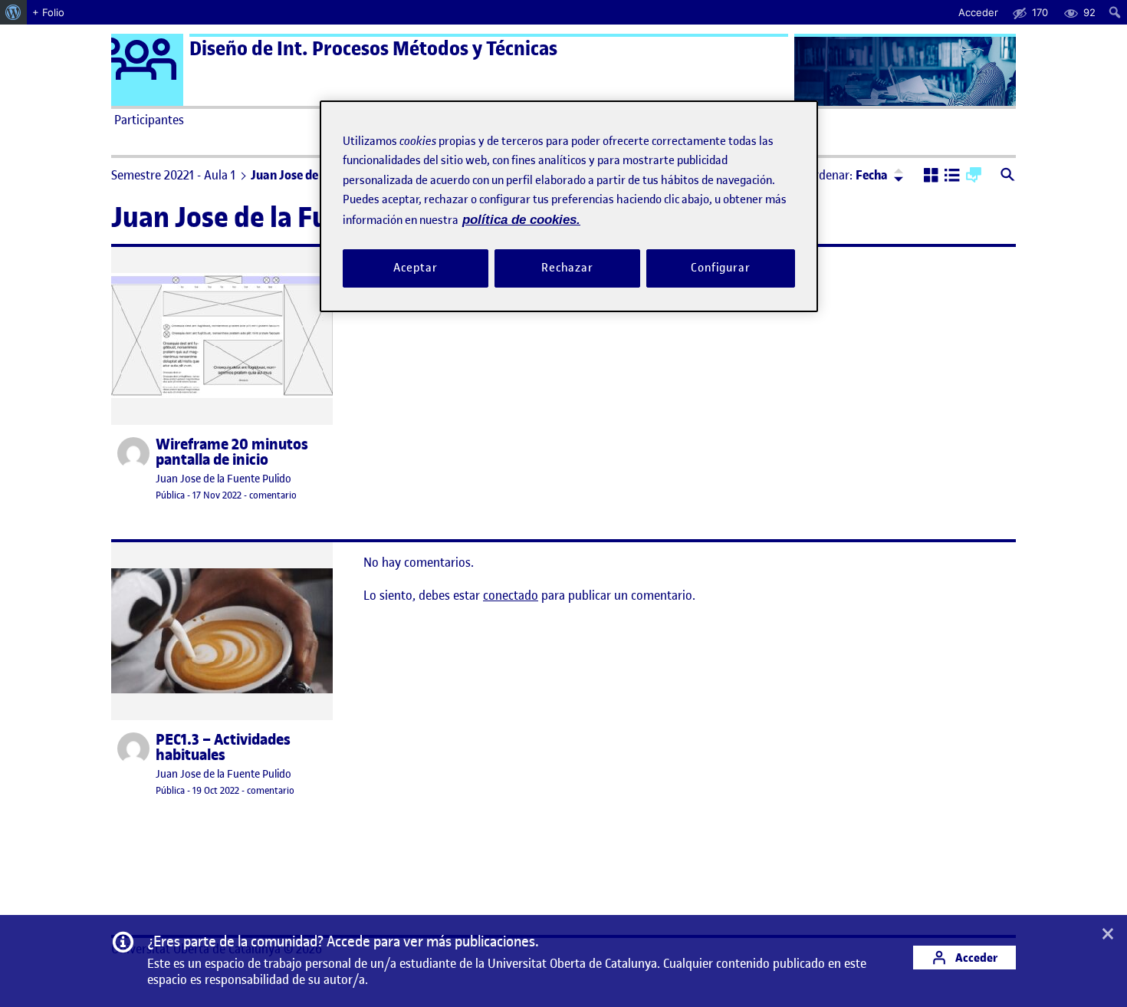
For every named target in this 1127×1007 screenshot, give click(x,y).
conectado (510, 595)
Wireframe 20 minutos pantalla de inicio (232, 452)
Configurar (721, 268)
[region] (569, 205)
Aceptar (415, 268)
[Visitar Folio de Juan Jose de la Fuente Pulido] (133, 453)
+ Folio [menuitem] (48, 12)
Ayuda (738, 119)
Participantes (149, 119)
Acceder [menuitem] (978, 12)
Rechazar (567, 268)
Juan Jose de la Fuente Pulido (223, 479)
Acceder (975, 957)
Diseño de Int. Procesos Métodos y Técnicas (373, 48)
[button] (931, 176)
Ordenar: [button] (847, 174)
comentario (273, 495)
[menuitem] (13, 12)
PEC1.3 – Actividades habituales (223, 748)
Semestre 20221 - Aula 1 (173, 174)
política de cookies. (521, 219)
